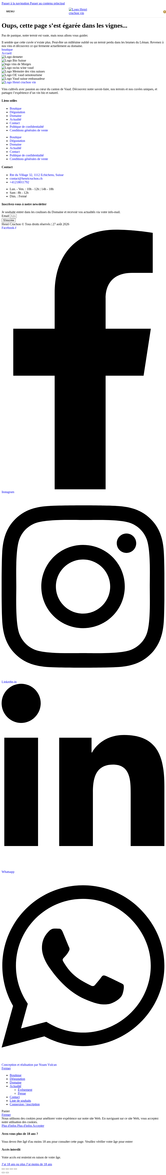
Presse (22, 1093)
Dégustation (17, 112)
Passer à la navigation (16, 3)
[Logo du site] (83, 13)
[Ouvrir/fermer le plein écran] (11, 1169)
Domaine (15, 115)
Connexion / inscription (25, 1104)
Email (6, 216)
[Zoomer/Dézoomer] (15, 1169)
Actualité (15, 119)
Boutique (15, 108)
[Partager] (7, 1169)
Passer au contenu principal (47, 3)
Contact (15, 123)
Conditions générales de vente (29, 130)
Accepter (38, 1125)
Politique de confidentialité (27, 126)
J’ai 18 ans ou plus (14, 1164)
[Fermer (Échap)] (3, 1169)
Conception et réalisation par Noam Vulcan (29, 1064)
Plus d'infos (17, 1125)
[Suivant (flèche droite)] (7, 1172)
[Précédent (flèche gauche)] (3, 1172)
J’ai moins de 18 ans (39, 1164)
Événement (25, 1089)
